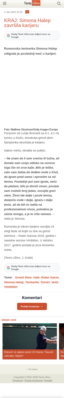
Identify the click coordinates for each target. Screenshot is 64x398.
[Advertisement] (32, 92)
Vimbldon (11, 286)
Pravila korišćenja (33, 380)
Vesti (54, 282)
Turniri (45, 282)
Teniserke (32, 282)
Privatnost (17, 380)
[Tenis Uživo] (35, 4)
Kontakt (48, 380)
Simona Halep (14, 282)
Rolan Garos (50, 277)
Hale (36, 277)
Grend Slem (23, 277)
